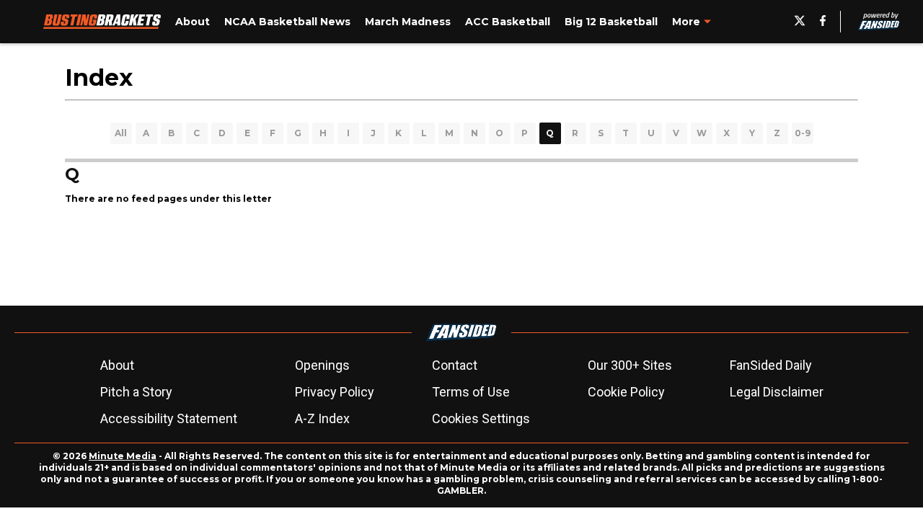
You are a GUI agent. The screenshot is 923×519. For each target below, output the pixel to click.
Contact (454, 365)
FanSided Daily (771, 365)
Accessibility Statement (168, 418)
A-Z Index (322, 418)
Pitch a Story (136, 391)
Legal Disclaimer (776, 391)
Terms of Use (471, 391)
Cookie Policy (626, 391)
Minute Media (122, 456)
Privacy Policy (334, 391)
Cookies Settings (481, 418)
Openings (322, 365)
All (121, 133)
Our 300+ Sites (630, 365)
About (117, 365)
